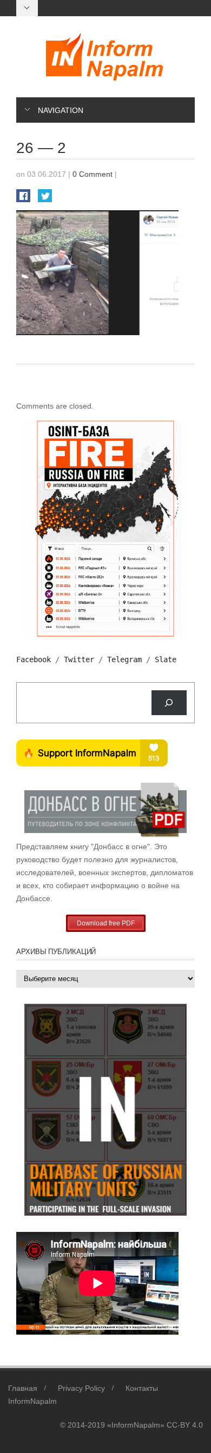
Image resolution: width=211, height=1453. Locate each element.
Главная (22, 1388)
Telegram (124, 659)
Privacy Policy (81, 1388)
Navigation (60, 110)
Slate (165, 659)
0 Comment (92, 174)
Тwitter (79, 659)
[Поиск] (169, 703)
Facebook (33, 659)
